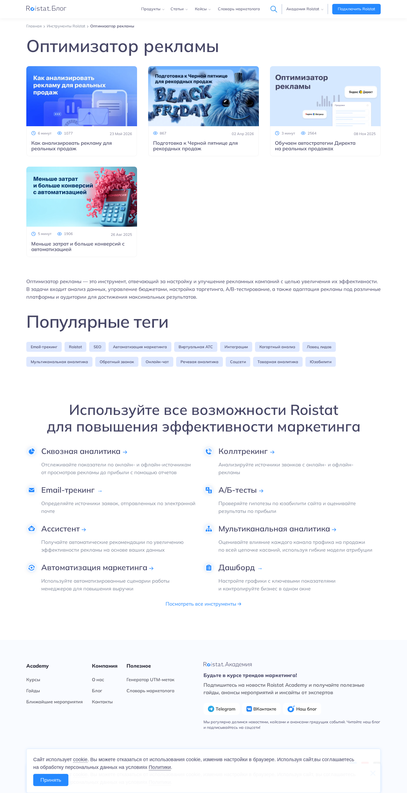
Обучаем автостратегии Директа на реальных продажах (315, 145)
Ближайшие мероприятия (54, 701)
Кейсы (201, 8)
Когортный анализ (277, 346)
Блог (97, 690)
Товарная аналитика (277, 361)
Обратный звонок (117, 361)
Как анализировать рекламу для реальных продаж (71, 145)
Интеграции (236, 346)
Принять (50, 780)
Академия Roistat (302, 8)
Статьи (177, 8)
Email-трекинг (44, 346)
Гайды (33, 690)
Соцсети (238, 361)
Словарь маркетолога (239, 8)
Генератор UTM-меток (150, 679)
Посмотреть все (202, 604)
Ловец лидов (319, 346)
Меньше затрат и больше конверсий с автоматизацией (78, 246)
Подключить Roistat (356, 8)
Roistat (75, 346)
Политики (160, 767)
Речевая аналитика (199, 361)
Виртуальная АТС (196, 346)
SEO (97, 346)
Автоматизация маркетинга (140, 346)
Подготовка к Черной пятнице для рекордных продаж (195, 145)
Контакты (102, 701)
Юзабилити (320, 361)
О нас (98, 679)
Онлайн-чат (157, 361)
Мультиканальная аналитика (59, 361)
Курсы (33, 679)
